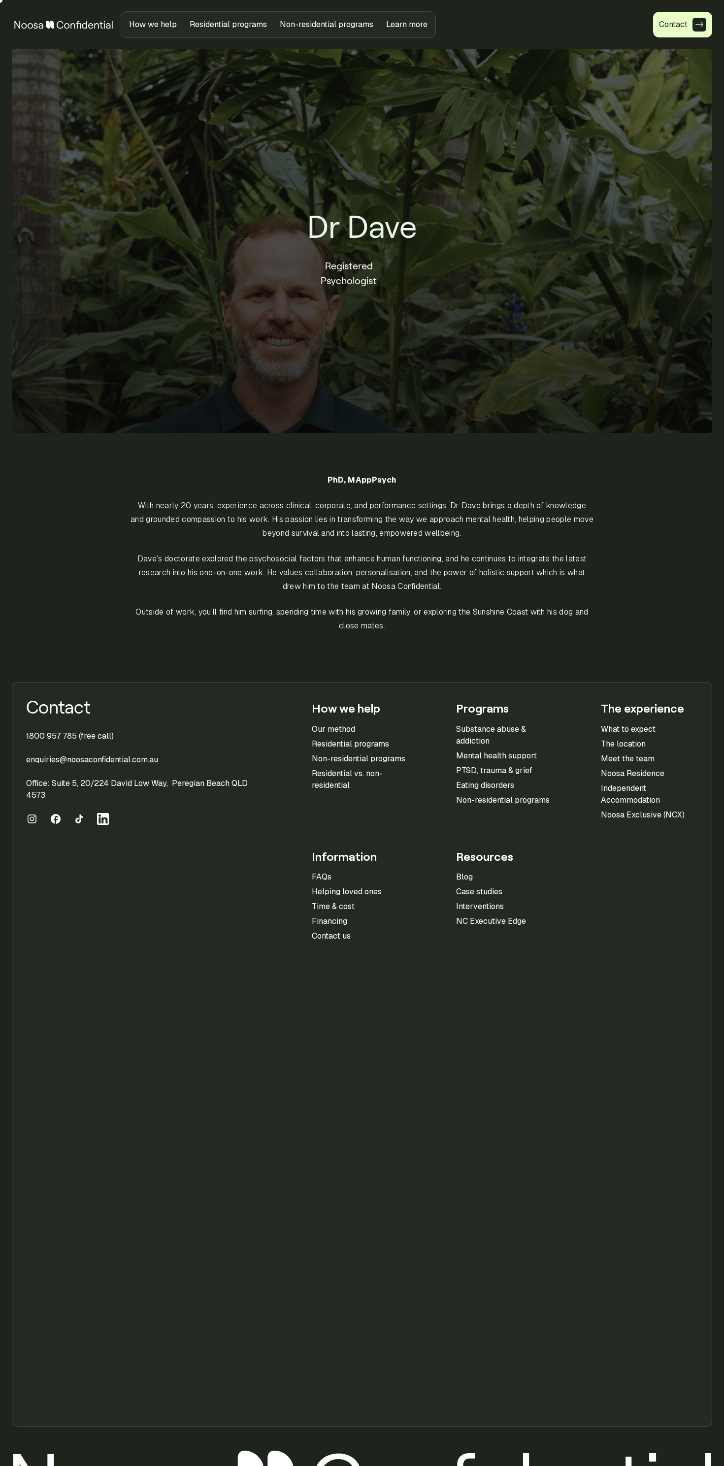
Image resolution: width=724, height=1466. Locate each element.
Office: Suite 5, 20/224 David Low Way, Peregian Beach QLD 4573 (137, 789)
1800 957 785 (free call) (70, 736)
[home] (63, 25)
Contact (58, 707)
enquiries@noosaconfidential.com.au (92, 759)
